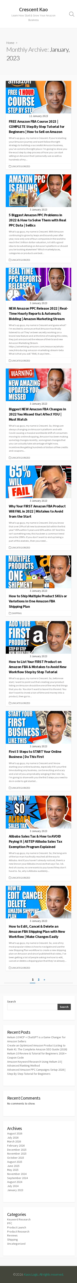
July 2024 (12, 1186)
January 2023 (15, 1190)
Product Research (18, 1231)
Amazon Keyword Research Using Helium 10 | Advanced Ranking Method (34, 1064)
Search (11, 1001)
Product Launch (16, 1227)
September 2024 (17, 1178)
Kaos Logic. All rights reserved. (44, 1274)
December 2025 (16, 1149)
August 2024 (14, 1182)
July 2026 (12, 1137)
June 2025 (13, 1166)
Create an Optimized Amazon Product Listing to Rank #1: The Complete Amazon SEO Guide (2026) (37, 1047)
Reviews (12, 1235)
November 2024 (16, 1174)
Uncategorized (21, 166)
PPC (9, 1223)
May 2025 (12, 1170)
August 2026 (14, 1133)
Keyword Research (19, 1219)
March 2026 (14, 1141)
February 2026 (16, 1145)
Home (10, 43)
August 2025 (14, 1162)
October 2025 (15, 1157)
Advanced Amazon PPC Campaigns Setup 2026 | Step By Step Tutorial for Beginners (36, 1072)
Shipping (17, 613)
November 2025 (16, 1153)
